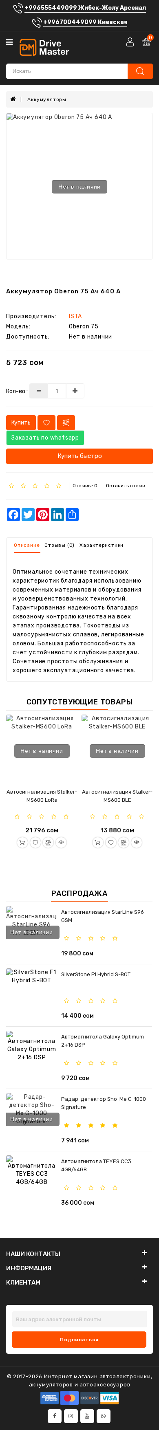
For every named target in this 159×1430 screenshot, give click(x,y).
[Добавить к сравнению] (48, 842)
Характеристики (102, 545)
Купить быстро (79, 456)
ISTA (75, 316)
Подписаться (79, 1339)
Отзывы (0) (59, 545)
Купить (21, 422)
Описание (27, 545)
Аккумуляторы (46, 99)
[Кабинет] (131, 41)
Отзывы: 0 (85, 485)
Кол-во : (17, 391)
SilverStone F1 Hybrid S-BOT (95, 974)
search (140, 71)
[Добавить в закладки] (35, 842)
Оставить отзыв (125, 485)
